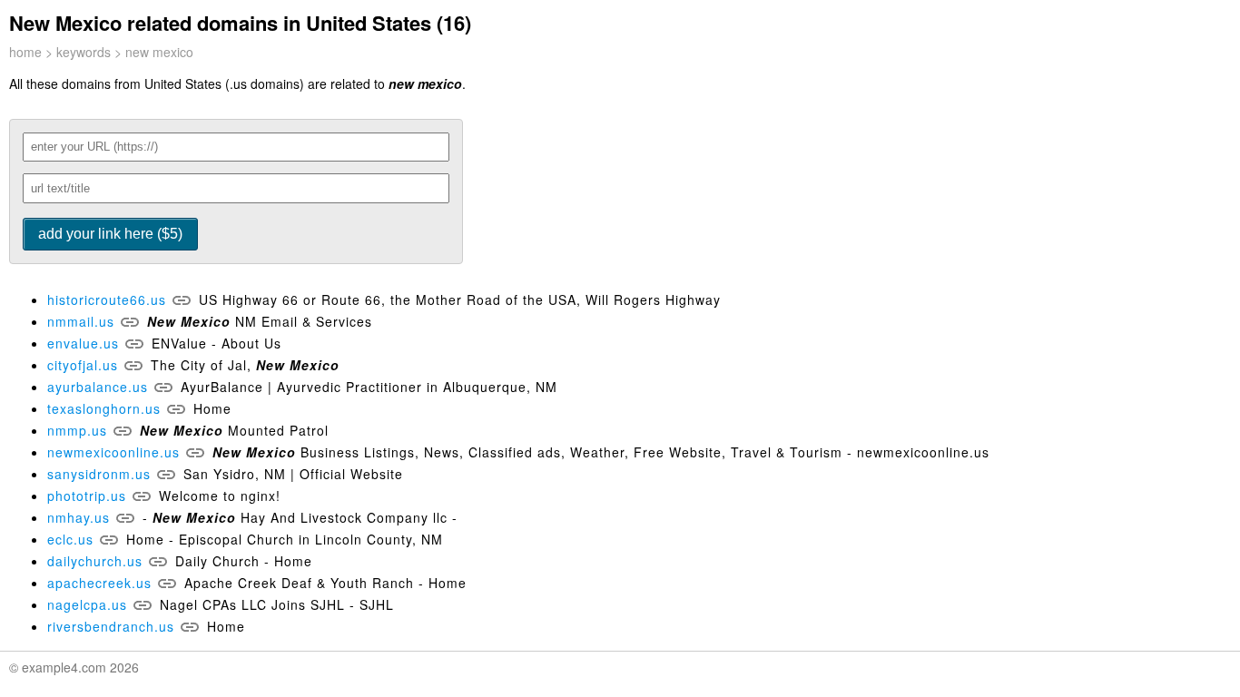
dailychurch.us (95, 561)
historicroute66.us (106, 299)
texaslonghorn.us (104, 408)
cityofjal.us (82, 365)
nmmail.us (80, 321)
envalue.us (83, 343)
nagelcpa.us (87, 604)
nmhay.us (78, 517)
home (25, 52)
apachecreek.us (99, 583)
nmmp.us (77, 430)
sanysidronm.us (99, 474)
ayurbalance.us (97, 387)
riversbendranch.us (110, 626)
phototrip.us (86, 495)
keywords (83, 52)
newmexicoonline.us (113, 452)
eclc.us (70, 539)
